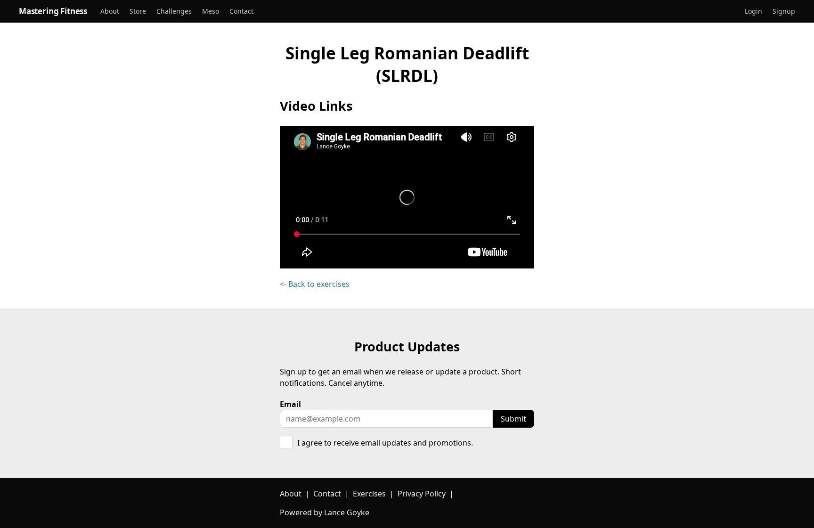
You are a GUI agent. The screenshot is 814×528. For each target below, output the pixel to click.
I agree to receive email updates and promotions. (385, 443)
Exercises (369, 493)
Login (753, 12)
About (109, 12)
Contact (241, 12)
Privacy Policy (422, 493)
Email (290, 404)
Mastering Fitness (53, 11)
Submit (513, 419)
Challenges (174, 12)
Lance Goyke (346, 512)
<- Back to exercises (315, 284)
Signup (784, 12)
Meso (210, 12)
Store (138, 12)
